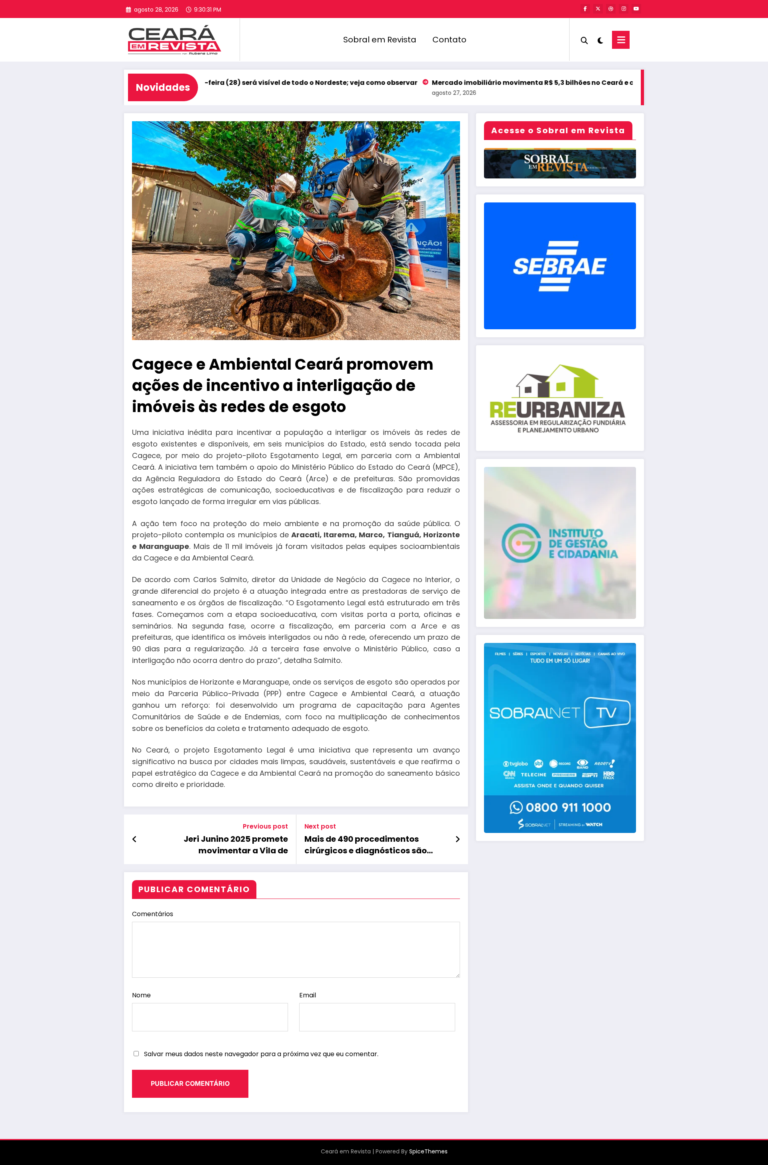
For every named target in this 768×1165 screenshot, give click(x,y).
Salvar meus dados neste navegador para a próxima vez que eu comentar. (261, 1054)
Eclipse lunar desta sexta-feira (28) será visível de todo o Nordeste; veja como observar (214, 82)
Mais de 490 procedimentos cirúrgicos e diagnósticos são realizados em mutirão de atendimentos (365, 844)
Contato (449, 39)
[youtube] (636, 9)
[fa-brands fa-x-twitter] (598, 9)
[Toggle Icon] (621, 40)
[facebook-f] (585, 9)
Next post (320, 826)
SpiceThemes (428, 1151)
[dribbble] (611, 9)
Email (307, 995)
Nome (141, 995)
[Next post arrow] (457, 839)
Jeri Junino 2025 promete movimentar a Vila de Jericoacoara (236, 844)
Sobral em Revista (379, 39)
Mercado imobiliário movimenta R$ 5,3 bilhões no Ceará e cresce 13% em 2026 (508, 82)
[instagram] (623, 9)
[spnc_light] (600, 39)
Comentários (152, 914)
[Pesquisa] (584, 39)
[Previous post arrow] (134, 839)
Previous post (265, 826)
